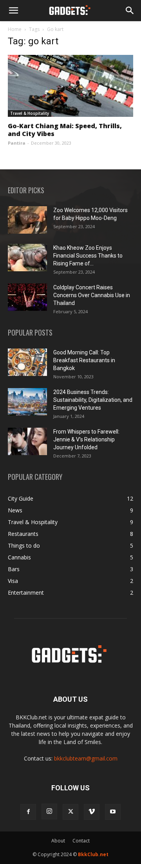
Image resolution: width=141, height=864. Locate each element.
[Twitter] (70, 812)
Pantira (16, 143)
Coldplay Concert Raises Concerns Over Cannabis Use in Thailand (91, 295)
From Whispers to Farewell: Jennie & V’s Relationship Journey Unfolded (86, 439)
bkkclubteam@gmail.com (86, 758)
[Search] (130, 10)
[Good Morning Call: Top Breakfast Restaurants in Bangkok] (27, 362)
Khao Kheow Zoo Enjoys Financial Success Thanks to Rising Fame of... (88, 256)
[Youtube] (113, 812)
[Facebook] (28, 812)
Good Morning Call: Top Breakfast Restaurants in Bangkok (84, 360)
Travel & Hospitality (29, 113)
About (58, 840)
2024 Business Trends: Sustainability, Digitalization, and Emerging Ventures (92, 400)
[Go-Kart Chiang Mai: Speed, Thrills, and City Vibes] (70, 86)
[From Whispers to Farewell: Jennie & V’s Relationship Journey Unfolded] (27, 441)
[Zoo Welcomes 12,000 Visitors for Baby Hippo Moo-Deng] (27, 220)
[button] (13, 10)
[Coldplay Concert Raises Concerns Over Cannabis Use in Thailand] (27, 297)
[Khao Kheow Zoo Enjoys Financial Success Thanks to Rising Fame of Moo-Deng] (27, 257)
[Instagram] (49, 811)
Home (15, 29)
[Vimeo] (91, 812)
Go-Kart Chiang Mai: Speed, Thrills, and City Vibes (65, 130)
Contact (81, 840)
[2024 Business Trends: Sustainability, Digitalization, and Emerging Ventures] (27, 402)
